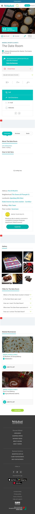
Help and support (17, 499)
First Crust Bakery (9, 391)
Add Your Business (17, 459)
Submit (18, 227)
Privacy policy (17, 494)
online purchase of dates (10, 75)
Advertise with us (17, 454)
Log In (33, 5)
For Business (17, 1)
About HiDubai (17, 441)
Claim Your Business (17, 456)
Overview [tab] (7, 133)
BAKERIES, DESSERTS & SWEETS (10, 354)
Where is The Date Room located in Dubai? (16, 295)
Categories (17, 433)
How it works (17, 444)
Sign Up (27, 5)
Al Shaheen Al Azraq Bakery (12, 356)
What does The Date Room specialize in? (15, 307)
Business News (17, 438)
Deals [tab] (27, 133)
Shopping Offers (17, 436)
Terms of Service (17, 496)
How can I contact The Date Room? (14, 312)
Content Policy (17, 491)
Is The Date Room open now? (12, 299)
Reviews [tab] (17, 133)
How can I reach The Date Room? (13, 303)
